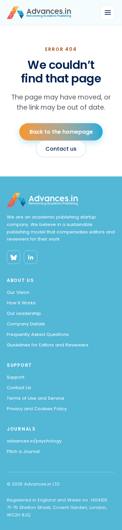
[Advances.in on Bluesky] (13, 257)
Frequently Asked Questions (38, 334)
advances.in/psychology (34, 441)
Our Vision (18, 292)
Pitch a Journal (23, 451)
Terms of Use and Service (35, 398)
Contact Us (19, 387)
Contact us (61, 149)
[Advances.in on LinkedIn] (30, 257)
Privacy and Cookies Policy (37, 408)
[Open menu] (107, 12)
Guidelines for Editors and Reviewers (47, 345)
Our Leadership (24, 313)
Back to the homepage (61, 132)
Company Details (26, 324)
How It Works (21, 303)
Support (15, 377)
